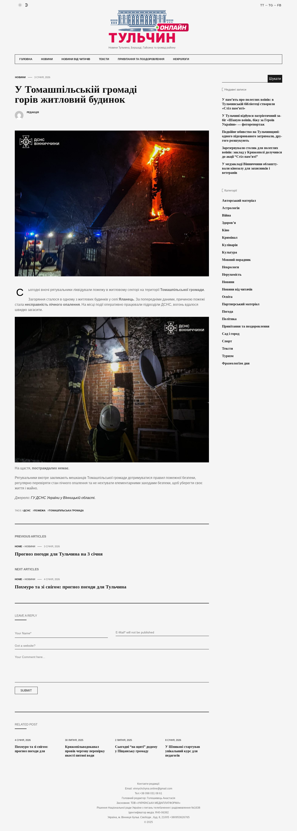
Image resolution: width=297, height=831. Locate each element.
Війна (226, 215)
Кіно (225, 230)
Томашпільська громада (66, 510)
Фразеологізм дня (236, 363)
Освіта (227, 297)
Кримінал (229, 237)
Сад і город (230, 334)
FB (279, 5)
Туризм (228, 356)
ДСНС (27, 510)
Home (18, 546)
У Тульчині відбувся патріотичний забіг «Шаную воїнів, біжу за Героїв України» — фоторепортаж (251, 120)
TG (271, 5)
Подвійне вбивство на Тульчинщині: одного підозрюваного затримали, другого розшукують (252, 136)
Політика (229, 319)
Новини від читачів (76, 59)
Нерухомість (231, 274)
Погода (227, 311)
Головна (25, 59)
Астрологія (231, 208)
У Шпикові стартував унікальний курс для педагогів (182, 751)
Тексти (104, 59)
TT (262, 5)
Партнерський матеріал (240, 304)
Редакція (33, 112)
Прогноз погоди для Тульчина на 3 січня (59, 554)
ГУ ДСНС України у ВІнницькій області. (63, 498)
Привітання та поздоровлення (141, 59)
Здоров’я (229, 223)
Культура (229, 252)
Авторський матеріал (239, 200)
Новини (47, 59)
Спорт (227, 341)
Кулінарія (230, 245)
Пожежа (39, 510)
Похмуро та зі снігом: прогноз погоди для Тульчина (70, 586)
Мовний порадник (236, 260)
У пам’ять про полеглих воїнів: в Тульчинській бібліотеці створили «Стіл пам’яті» (248, 104)
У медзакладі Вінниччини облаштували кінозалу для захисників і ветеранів (250, 168)
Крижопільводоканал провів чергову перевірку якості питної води (85, 751)
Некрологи (181, 59)
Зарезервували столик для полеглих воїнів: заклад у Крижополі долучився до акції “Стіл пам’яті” (252, 152)
